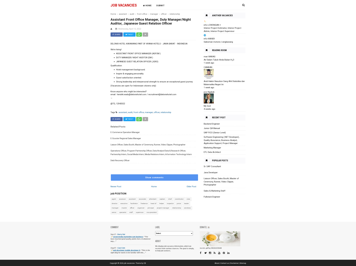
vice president (152, 212)
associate (142, 199)
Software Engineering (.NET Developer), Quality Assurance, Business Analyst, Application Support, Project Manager (221, 140)
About (217, 263)
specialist (122, 212)
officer (132, 208)
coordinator (179, 199)
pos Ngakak (209, 92)
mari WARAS (209, 56)
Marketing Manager (212, 147)
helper (161, 203)
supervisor (140, 212)
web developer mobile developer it (126, 250)
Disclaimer (234, 263)
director (114, 203)
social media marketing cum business (128, 237)
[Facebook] (202, 253)
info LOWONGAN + (212, 25)
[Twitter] (206, 253)
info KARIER (209, 38)
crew (188, 199)
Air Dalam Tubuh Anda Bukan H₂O (219, 60)
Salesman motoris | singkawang (218, 42)
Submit (160, 5)
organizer (140, 208)
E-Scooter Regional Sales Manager (126, 138)
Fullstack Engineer (212, 197)
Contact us (224, 263)
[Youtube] (220, 253)
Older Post (191, 186)
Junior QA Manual (212, 128)
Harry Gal (121, 234)
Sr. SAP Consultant (212, 166)
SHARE (117, 35)
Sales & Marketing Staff (214, 191)
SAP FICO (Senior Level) (215, 132)
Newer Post (116, 186)
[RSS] (216, 253)
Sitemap (243, 263)
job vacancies (124, 5)
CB (145, 263)
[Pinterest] (225, 253)
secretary (187, 208)
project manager (163, 208)
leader (186, 203)
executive (123, 203)
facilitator (134, 203)
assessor (122, 199)
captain (162, 199)
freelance (144, 203)
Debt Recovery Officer (120, 160)
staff (131, 212)
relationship (176, 208)
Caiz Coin (121, 248)
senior (114, 212)
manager (115, 208)
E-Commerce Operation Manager (125, 132)
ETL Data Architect (212, 152)
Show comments (154, 177)
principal (151, 208)
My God (207, 106)
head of (153, 203)
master (124, 208)
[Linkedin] (229, 253)
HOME (148, 5)
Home (154, 186)
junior (179, 203)
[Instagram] (211, 253)
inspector (170, 203)
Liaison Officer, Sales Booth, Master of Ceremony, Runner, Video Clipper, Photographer (148, 145)
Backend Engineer (212, 124)
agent (114, 199)
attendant (152, 199)
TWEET (130, 35)
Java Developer (211, 172)
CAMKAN (208, 67)
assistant (132, 199)
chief (170, 199)
